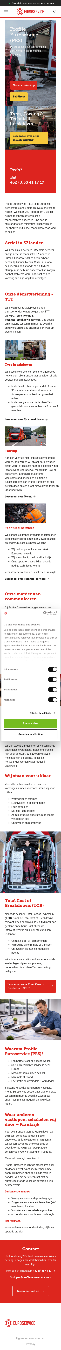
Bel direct (19, 96)
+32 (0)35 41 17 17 (44, 1270)
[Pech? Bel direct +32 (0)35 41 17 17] (54, 11)
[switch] (52, 679)
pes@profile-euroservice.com (33, 1277)
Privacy (30, 1344)
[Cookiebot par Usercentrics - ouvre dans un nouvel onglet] (43, 613)
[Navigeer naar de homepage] (30, 11)
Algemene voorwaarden (30, 1338)
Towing (27, 315)
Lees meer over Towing (18, 496)
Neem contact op (24, 85)
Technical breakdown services (22, 319)
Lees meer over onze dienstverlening (26, 137)
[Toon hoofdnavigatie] (6, 11)
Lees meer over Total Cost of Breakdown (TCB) (25, 986)
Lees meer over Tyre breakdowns (24, 419)
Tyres (18, 315)
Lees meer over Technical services (25, 579)
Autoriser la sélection (30, 734)
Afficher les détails (40, 713)
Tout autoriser (31, 723)
